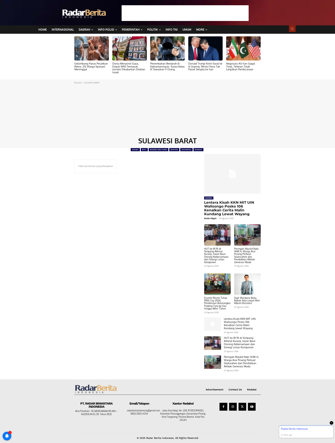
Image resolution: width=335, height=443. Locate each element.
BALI (144, 150)
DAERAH (208, 198)
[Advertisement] (185, 13)
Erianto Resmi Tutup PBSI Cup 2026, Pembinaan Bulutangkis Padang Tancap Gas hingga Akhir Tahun (217, 303)
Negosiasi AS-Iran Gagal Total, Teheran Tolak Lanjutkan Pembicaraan (240, 66)
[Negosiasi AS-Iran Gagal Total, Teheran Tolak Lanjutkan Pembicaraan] (243, 48)
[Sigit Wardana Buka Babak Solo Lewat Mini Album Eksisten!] (247, 284)
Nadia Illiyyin (210, 218)
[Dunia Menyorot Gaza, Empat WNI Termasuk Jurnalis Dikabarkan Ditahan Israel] (129, 48)
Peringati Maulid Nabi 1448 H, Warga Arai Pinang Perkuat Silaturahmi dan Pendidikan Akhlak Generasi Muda (246, 255)
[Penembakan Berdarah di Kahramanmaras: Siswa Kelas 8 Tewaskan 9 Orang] (167, 48)
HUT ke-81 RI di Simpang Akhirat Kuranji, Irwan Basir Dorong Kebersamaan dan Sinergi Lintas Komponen (216, 255)
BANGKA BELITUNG (158, 150)
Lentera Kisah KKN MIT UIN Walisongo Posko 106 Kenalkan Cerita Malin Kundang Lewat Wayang (229, 208)
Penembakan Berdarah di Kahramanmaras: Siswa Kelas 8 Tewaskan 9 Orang (167, 66)
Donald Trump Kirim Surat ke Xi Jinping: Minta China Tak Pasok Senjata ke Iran (205, 66)
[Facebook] (223, 406)
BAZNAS (198, 150)
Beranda (78, 82)
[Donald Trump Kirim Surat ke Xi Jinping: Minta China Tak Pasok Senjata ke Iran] (205, 48)
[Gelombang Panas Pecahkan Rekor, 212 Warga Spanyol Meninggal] (91, 48)
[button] (292, 28)
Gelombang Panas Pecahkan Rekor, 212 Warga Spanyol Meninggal (91, 66)
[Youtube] (252, 406)
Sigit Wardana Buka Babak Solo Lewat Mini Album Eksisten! (247, 300)
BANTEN (174, 150)
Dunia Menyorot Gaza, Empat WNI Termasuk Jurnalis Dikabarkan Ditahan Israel (128, 68)
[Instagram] (233, 406)
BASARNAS (186, 150)
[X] (242, 406)
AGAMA (135, 150)
